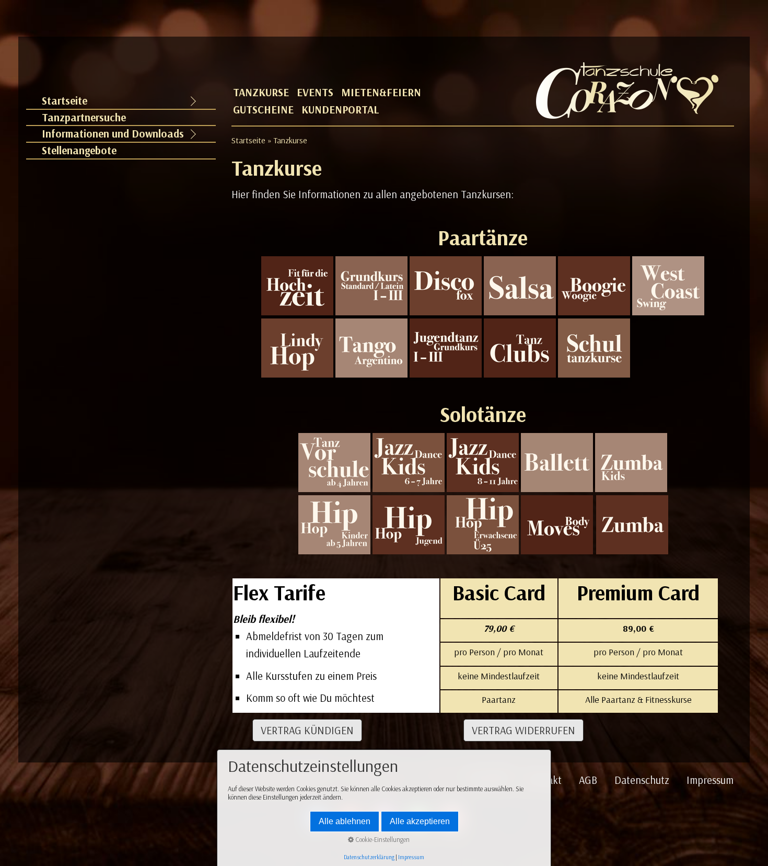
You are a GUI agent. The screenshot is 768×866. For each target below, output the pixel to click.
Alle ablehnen (344, 821)
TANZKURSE (261, 92)
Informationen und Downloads (113, 133)
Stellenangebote (79, 150)
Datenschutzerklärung (369, 857)
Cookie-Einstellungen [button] (382, 839)
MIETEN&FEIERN (381, 92)
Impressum (710, 780)
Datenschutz (641, 780)
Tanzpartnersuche (84, 117)
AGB (588, 780)
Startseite (64, 100)
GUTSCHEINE (263, 109)
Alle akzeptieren (420, 821)
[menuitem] (121, 101)
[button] (307, 730)
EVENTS (315, 92)
